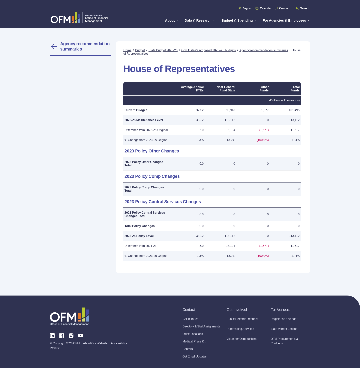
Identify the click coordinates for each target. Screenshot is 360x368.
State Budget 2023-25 (163, 50)
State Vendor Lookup (284, 328)
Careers (187, 349)
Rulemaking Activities (240, 328)
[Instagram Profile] (71, 335)
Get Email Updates (194, 356)
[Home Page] (69, 316)
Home (127, 50)
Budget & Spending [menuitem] (237, 20)
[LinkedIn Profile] (52, 335)
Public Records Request (242, 318)
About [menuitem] (170, 20)
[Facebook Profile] (61, 335)
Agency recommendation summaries (85, 46)
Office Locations (192, 334)
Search (304, 8)
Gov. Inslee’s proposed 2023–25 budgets (208, 50)
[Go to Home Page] (79, 17)
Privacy (54, 347)
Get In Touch (190, 318)
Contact (284, 8)
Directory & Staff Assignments (201, 326)
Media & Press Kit (193, 341)
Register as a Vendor (284, 318)
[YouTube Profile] (80, 335)
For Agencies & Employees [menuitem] (284, 20)
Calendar (266, 8)
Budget (140, 50)
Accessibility (119, 343)
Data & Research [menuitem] (198, 20)
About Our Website (95, 343)
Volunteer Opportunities (241, 338)
